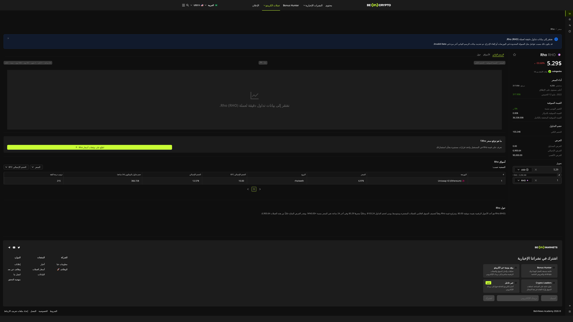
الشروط (53, 311)
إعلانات (17, 264)
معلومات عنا (62, 264)
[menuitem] (569, 13)
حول (479, 54)
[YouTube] (14, 248)
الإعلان (255, 5)
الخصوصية (43, 311)
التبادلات (41, 274)
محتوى (328, 5)
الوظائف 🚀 (62, 269)
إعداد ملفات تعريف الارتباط (16, 311)
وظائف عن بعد (14, 269)
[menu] (569, 22)
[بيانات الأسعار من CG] (555, 72)
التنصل (33, 311)
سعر (560, 29)
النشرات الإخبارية (313, 5)
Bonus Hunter (291, 5)
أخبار (43, 264)
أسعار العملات (39, 269)
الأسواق (486, 54)
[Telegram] (9, 248)
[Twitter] (18, 248)
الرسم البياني (498, 54)
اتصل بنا (17, 274)
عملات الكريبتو (273, 5)
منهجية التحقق (14, 279)
